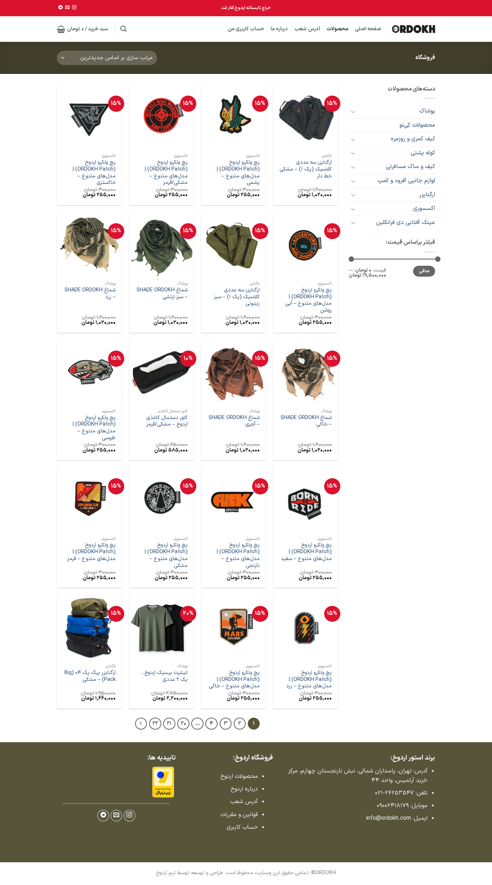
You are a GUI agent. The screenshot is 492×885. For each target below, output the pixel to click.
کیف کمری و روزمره (413, 139)
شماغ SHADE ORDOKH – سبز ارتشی (162, 293)
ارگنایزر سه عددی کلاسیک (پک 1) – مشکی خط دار (305, 169)
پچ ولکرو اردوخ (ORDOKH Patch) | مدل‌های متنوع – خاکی (234, 680)
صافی (424, 271)
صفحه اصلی (368, 29)
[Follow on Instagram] (74, 7)
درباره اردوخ (244, 789)
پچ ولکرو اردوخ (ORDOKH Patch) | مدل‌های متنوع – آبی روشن (308, 300)
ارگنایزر (427, 194)
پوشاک (427, 111)
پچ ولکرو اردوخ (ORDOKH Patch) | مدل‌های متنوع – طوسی (94, 428)
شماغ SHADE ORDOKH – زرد (90, 293)
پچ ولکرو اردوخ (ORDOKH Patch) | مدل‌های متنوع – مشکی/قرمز (166, 172)
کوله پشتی (423, 153)
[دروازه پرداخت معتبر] (163, 782)
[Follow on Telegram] (60, 7)
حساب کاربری (242, 827)
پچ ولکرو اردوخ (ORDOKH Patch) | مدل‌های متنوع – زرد (309, 680)
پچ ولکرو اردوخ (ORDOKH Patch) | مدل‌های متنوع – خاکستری (94, 172)
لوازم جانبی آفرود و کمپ (406, 180)
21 (169, 723)
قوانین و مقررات (239, 814)
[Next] (141, 724)
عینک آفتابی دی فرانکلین (405, 222)
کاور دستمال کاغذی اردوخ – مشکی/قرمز (167, 421)
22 (155, 723)
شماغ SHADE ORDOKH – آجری (234, 421)
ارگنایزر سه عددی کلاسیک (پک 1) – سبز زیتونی (237, 297)
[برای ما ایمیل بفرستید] (67, 7)
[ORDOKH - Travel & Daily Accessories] (413, 29)
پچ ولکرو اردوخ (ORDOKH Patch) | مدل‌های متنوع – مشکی (166, 555)
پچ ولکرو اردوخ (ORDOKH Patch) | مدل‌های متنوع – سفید (306, 552)
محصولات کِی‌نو (417, 125)
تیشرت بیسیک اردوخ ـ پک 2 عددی (165, 676)
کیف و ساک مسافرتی (410, 166)
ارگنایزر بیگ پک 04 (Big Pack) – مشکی (90, 676)
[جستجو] (123, 29)
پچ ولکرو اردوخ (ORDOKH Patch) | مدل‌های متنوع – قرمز (91, 552)
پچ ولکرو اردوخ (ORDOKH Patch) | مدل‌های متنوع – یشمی (238, 172)
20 (183, 723)
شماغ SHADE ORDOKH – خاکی (306, 421)
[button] (82, 29)
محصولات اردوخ (239, 776)
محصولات (337, 29)
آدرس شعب (307, 29)
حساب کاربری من (246, 29)
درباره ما (279, 29)
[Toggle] (353, 111)
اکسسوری (424, 208)
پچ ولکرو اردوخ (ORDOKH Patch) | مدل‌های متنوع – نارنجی (238, 555)
